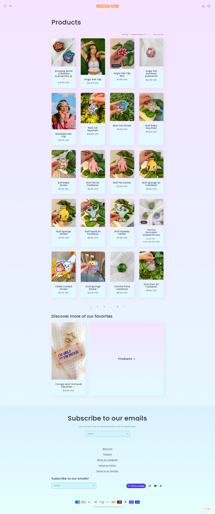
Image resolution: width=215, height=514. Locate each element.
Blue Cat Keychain (92, 129)
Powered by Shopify (115, 507)
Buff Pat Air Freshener (92, 184)
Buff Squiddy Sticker (122, 232)
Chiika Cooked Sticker (63, 287)
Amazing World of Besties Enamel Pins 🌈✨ (63, 75)
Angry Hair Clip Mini (122, 74)
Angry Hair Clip (92, 79)
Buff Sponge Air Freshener (151, 184)
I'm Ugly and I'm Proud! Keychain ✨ (68, 385)
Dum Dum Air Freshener (151, 285)
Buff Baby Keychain (151, 127)
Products (125, 359)
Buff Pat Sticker (122, 182)
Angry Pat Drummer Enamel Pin (151, 73)
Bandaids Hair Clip (63, 135)
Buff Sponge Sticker (63, 232)
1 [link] (90, 306)
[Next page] (124, 306)
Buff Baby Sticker (63, 184)
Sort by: (125, 34)
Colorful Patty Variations (122, 287)
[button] (5, 6)
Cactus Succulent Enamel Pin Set (151, 232)
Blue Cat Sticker (122, 125)
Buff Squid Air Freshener (93, 232)
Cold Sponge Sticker (93, 287)
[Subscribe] (127, 434)
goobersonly (103, 507)
